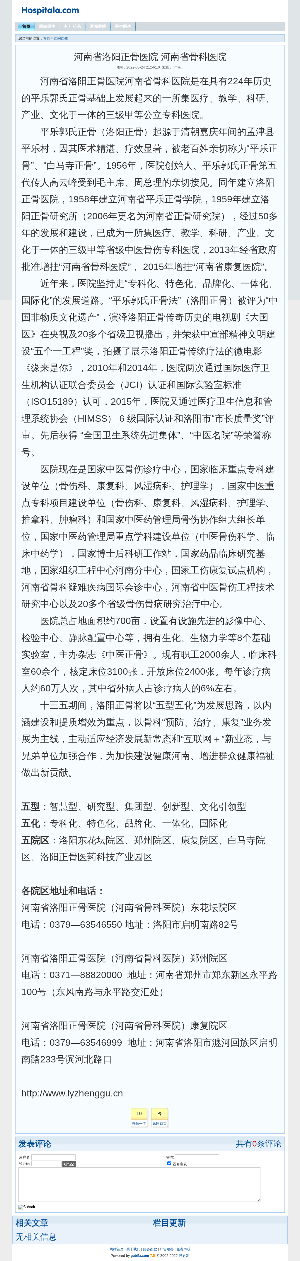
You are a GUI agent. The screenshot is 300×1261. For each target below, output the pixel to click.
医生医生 (123, 26)
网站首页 (117, 1249)
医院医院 (98, 26)
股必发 (184, 1256)
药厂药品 (72, 26)
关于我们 (133, 1249)
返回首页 (160, 1124)
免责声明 (183, 1249)
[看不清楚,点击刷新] (69, 1164)
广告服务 (167, 1249)
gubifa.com (140, 1256)
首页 (26, 26)
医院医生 (47, 26)
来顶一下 (139, 1124)
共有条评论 (259, 1143)
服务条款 (150, 1249)
